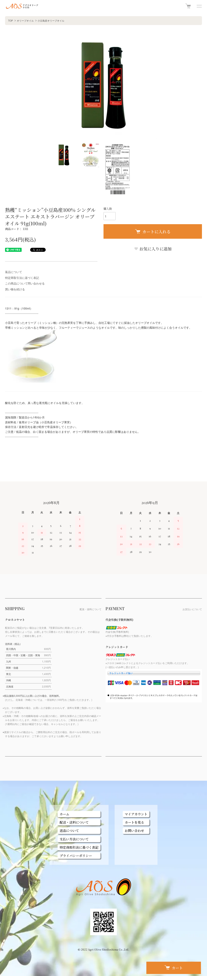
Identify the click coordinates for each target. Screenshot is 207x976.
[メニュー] (199, 6)
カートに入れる (156, 231)
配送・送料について (74, 822)
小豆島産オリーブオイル (51, 20)
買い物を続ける (15, 289)
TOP (10, 20)
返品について (13, 272)
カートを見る (134, 822)
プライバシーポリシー (76, 855)
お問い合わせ (134, 830)
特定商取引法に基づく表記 (22, 278)
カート (177, 967)
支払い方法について (74, 839)
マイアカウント (136, 814)
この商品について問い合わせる (25, 283)
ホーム (64, 814)
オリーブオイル (25, 20)
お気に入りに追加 (155, 249)
